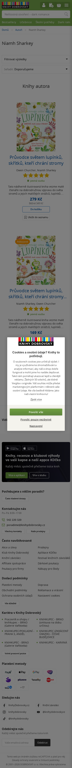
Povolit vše (36, 412)
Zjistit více (36, 399)
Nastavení (36, 426)
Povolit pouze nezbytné (35, 419)
